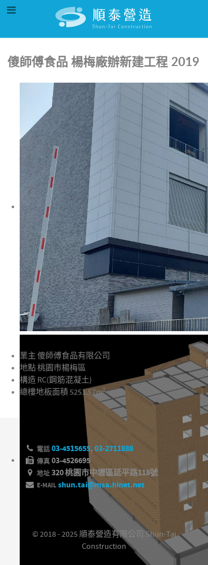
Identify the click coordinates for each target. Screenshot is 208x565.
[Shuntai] (104, 32)
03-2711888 (113, 448)
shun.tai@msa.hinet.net (101, 484)
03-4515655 (70, 448)
